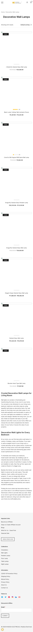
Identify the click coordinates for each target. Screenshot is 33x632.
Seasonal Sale (5, 533)
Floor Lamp (4, 558)
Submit (5, 615)
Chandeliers (4, 550)
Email (3, 607)
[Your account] (27, 2)
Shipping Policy (5, 576)
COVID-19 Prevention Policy (9, 573)
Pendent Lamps (5, 555)
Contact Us (4, 587)
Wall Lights (4, 553)
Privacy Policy (5, 582)
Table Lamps (5, 561)
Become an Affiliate (7, 522)
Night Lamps (5, 564)
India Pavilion (8, 539)
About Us (4, 585)
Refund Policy (5, 579)
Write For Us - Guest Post (8, 530)
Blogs (2, 527)
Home (3, 12)
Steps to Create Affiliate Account (10, 524)
